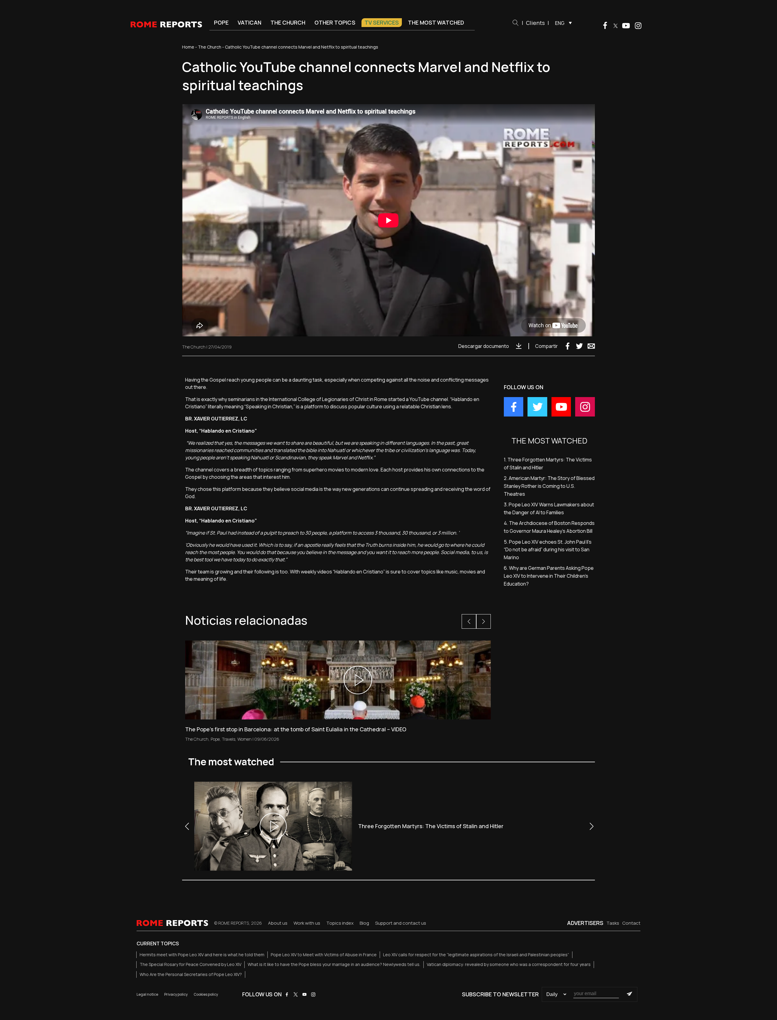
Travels (228, 739)
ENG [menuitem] (560, 23)
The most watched (436, 22)
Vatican (249, 22)
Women (244, 739)
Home (188, 47)
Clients (535, 22)
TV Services (382, 22)
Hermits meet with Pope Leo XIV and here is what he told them (202, 954)
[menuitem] (562, 23)
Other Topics (334, 22)
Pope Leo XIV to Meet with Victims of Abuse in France (324, 954)
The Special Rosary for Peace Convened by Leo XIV (190, 964)
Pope (221, 22)
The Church (287, 22)
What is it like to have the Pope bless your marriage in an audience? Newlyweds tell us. (334, 964)
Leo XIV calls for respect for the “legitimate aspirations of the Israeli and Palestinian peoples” (476, 954)
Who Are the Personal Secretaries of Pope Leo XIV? (191, 974)
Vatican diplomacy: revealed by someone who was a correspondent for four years (509, 964)
